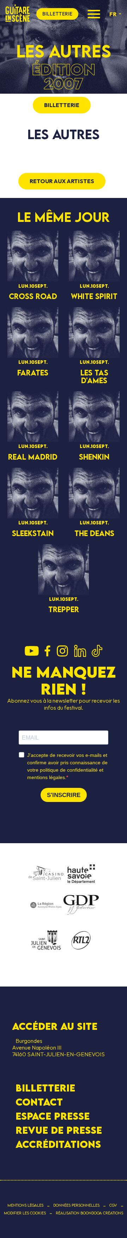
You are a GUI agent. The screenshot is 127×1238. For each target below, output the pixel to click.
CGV (113, 1205)
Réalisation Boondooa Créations (89, 1213)
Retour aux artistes (62, 181)
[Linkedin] (80, 651)
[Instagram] (62, 651)
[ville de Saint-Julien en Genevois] (46, 941)
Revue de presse (59, 1130)
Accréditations (58, 1144)
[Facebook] (47, 651)
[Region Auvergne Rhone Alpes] (46, 905)
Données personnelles (76, 1205)
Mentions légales (25, 1205)
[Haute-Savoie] (81, 874)
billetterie (57, 14)
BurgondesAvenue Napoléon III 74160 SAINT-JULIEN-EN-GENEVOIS (58, 1047)
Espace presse (53, 1116)
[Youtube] (32, 651)
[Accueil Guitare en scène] (17, 14)
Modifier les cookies (25, 1213)
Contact (39, 1102)
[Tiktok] (97, 651)
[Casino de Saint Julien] (46, 874)
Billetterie (45, 1087)
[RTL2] (81, 940)
